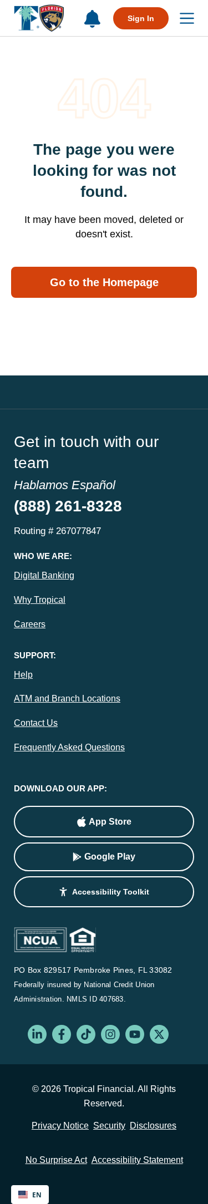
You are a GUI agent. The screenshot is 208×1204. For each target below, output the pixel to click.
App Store (110, 821)
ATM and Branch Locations (67, 698)
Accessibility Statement (137, 1160)
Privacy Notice (60, 1125)
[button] (104, 891)
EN (37, 1194)
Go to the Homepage (104, 282)
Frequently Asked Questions (69, 747)
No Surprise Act (56, 1160)
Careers (29, 624)
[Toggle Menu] (181, 18)
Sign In (141, 18)
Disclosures (153, 1125)
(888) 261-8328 (68, 506)
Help (23, 674)
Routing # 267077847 (57, 531)
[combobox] (30, 1194)
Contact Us (36, 723)
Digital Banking (44, 575)
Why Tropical (39, 599)
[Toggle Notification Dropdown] (92, 19)
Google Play (109, 856)
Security (109, 1125)
